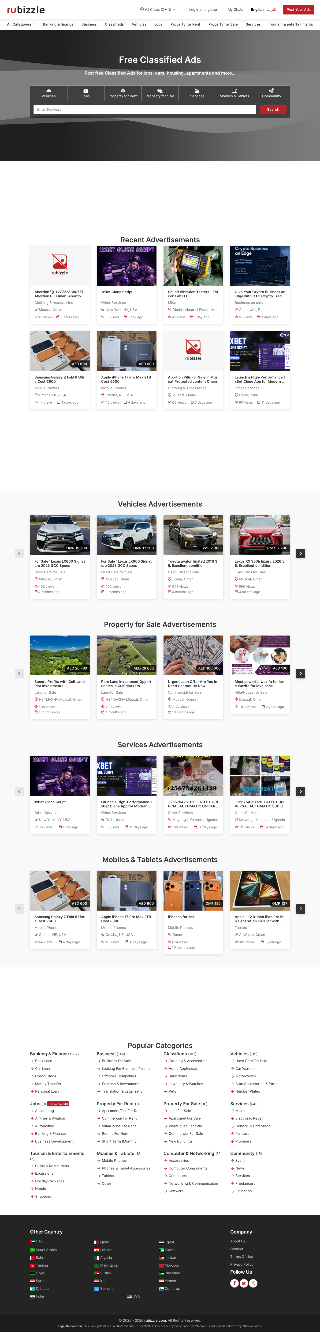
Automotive (44, 1126)
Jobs (158, 24)
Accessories (179, 1160)
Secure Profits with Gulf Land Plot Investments (59, 684)
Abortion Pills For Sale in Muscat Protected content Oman (193, 379)
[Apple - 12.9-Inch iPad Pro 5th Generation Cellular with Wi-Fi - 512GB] (260, 891)
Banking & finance (58, 24)
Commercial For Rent (119, 1118)
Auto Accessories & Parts (256, 1084)
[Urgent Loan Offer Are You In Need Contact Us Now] (193, 655)
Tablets (108, 1175)
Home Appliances (183, 1068)
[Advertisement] (160, 194)
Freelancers (245, 1183)
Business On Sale (116, 1061)
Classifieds (114, 24)
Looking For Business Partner (126, 1068)
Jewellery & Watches (186, 1084)
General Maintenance (253, 1126)
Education (243, 1191)
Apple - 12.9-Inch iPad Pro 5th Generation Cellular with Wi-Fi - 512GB (260, 919)
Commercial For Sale (186, 1133)
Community (246, 1153)
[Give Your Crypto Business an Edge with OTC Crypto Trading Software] (260, 266)
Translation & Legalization (123, 1091)
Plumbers (243, 1141)
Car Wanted (245, 1068)
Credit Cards (45, 1076)
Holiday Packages (49, 1181)
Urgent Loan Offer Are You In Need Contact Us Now (192, 684)
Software (176, 1191)
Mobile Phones (114, 1160)
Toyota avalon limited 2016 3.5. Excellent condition (193, 563)
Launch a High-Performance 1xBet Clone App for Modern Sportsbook (260, 379)
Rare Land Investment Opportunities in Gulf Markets (126, 684)
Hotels (40, 1188)
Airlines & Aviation (50, 1118)
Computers (178, 1175)
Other (106, 1183)
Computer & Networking (193, 1153)
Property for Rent (185, 24)
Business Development (54, 1141)
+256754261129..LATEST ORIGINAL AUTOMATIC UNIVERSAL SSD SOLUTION (193, 804)
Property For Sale (185, 1103)
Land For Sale (180, 1111)
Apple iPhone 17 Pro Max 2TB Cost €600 (126, 379)
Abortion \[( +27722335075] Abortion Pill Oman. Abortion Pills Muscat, (58, 294)
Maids (240, 1111)
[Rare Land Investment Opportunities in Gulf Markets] (126, 655)
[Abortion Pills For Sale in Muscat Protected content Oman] (193, 351)
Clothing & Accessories (188, 1061)
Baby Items (178, 1076)
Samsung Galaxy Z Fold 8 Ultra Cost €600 (59, 379)
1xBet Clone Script (117, 292)
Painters (242, 1133)
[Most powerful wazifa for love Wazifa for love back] (260, 655)
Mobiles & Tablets (119, 1153)
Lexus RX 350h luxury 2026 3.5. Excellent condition (260, 563)
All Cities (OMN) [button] (158, 9)
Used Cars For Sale (251, 1061)
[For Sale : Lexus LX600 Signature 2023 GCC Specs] (60, 535)
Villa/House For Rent (119, 1126)
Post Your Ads (299, 9)
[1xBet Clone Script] (126, 266)
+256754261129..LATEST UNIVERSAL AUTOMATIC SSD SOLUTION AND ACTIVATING (260, 804)
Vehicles (139, 24)
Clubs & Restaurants (52, 1166)
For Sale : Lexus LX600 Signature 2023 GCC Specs (59, 563)
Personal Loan (47, 1091)
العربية (271, 9)
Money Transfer (48, 1084)
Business (89, 24)
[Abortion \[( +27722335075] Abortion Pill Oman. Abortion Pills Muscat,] (60, 266)
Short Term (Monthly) (120, 1141)
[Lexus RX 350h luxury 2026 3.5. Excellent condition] (260, 535)
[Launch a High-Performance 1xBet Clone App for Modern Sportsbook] (260, 351)
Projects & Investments (121, 1084)
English (257, 9)
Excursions (44, 1173)
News (240, 1168)
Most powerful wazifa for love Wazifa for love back (259, 684)
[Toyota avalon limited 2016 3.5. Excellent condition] (193, 535)
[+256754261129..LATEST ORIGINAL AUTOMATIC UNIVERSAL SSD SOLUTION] (193, 776)
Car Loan (42, 1068)
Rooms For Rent (115, 1133)
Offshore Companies (119, 1076)
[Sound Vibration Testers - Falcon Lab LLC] (193, 266)
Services (253, 24)
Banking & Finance (54, 1053)
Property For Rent (118, 1103)
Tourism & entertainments (291, 24)
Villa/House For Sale (185, 1126)
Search (273, 109)
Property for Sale (223, 24)
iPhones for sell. (181, 917)
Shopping (43, 1196)
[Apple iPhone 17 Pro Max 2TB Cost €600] (126, 351)
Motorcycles (245, 1076)
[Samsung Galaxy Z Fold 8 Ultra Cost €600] (60, 351)
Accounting (44, 1111)
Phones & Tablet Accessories (126, 1168)
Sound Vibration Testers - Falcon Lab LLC (193, 294)
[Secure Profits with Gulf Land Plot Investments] (60, 655)
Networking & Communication (193, 1183)
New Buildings (181, 1141)
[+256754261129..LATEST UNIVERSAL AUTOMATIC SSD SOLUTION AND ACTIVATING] (260, 776)
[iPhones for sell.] (193, 891)
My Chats (235, 9)
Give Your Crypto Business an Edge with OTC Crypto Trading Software (260, 294)
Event (240, 1160)
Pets (172, 1091)
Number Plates (247, 1091)
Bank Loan (43, 1061)
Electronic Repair (249, 1118)
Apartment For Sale (185, 1118)
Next (300, 553)
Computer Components (188, 1168)
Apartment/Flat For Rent (122, 1111)
